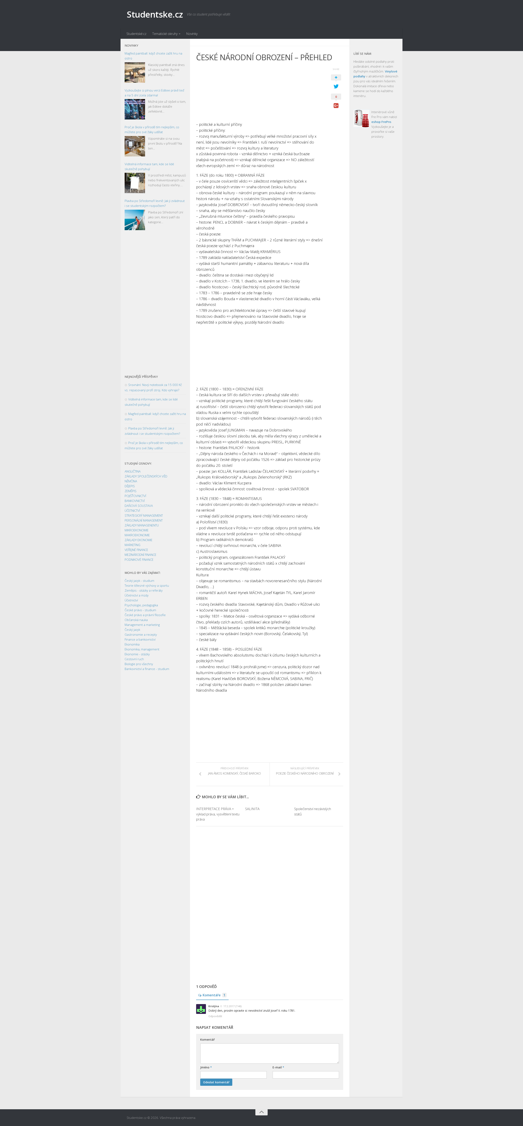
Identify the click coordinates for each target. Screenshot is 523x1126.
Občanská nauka (136, 620)
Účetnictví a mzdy (137, 595)
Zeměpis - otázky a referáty (144, 590)
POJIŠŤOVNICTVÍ (135, 496)
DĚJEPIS (130, 486)
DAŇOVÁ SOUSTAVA (139, 506)
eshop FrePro (381, 122)
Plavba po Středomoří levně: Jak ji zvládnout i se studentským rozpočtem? (155, 203)
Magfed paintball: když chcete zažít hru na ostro (153, 55)
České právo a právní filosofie (145, 615)
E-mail (278, 1067)
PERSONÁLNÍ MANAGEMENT (144, 520)
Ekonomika (132, 644)
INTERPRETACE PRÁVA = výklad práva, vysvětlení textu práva (217, 814)
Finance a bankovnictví (140, 639)
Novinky (192, 33)
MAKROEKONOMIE (137, 535)
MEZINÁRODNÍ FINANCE (140, 555)
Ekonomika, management (142, 649)
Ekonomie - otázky (137, 654)
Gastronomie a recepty (141, 634)
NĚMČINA (131, 481)
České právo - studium (140, 610)
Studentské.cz (136, 33)
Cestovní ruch (134, 659)
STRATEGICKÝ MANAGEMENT (144, 515)
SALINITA (252, 808)
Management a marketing (142, 625)
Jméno (206, 1067)
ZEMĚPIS (130, 491)
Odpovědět (215, 1016)
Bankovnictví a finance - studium (147, 669)
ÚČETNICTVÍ (132, 510)
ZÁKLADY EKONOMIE (138, 540)
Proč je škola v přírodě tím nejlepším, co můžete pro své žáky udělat (152, 129)
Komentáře (214, 995)
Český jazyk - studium (139, 581)
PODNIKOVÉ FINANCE (139, 559)
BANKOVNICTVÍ (135, 501)
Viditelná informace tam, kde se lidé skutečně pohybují (149, 166)
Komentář (207, 1039)
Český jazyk (132, 630)
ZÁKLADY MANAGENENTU (142, 525)
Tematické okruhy (165, 33)
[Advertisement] (259, 93)
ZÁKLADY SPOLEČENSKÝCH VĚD (146, 476)
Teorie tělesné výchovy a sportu (147, 585)
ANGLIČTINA (133, 471)
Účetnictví (131, 600)
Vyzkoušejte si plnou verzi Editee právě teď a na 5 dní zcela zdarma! (154, 92)
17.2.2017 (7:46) (232, 1006)
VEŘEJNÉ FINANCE (136, 550)
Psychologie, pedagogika (141, 605)
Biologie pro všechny (139, 664)
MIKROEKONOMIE (137, 530)
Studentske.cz (155, 14)
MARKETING (132, 545)
